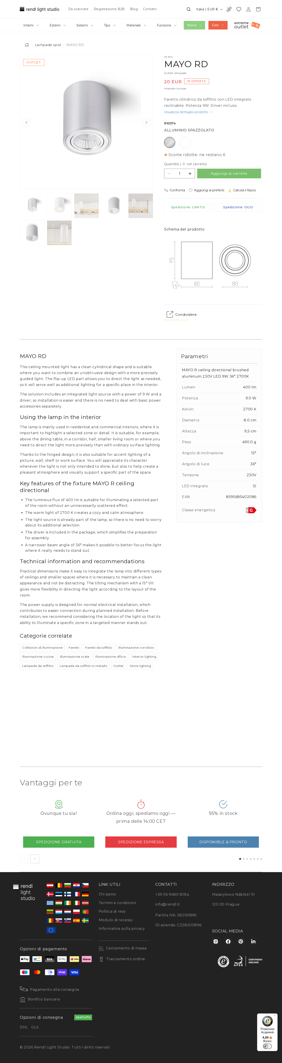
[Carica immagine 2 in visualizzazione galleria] (59, 205)
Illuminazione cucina (38, 656)
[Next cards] (34, 858)
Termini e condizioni (117, 903)
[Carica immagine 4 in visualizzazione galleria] (113, 205)
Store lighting (140, 666)
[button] (188, 9)
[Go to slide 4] (251, 859)
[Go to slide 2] (244, 859)
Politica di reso (112, 911)
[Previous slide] (26, 122)
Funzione (164, 25)
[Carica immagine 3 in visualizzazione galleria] (86, 205)
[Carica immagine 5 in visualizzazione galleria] (140, 205)
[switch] (267, 1046)
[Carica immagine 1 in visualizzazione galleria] (32, 205)
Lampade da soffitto (38, 666)
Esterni (55, 25)
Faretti (74, 647)
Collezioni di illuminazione (42, 647)
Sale (215, 25)
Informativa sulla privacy (122, 928)
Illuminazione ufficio (110, 656)
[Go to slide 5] (254, 859)
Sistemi (82, 25)
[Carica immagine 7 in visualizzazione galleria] (59, 232)
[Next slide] (146, 122)
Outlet (118, 666)
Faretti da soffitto (98, 647)
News (192, 25)
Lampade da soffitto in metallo (83, 666)
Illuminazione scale (74, 656)
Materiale (133, 25)
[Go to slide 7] (261, 859)
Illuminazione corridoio (136, 647)
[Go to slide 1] (240, 859)
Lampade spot (48, 45)
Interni (28, 25)
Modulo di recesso (116, 920)
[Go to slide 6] (258, 859)
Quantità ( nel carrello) (185, 164)
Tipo (107, 25)
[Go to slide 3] (247, 859)
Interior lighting (144, 656)
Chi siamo (107, 894)
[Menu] (275, 1016)
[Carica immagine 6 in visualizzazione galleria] (32, 232)
